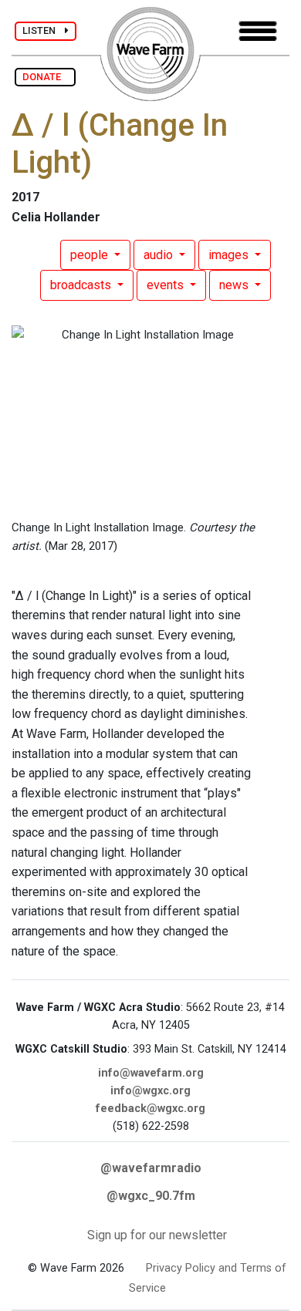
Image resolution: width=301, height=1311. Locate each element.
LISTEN (43, 30)
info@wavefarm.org (151, 1073)
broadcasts (82, 285)
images (230, 255)
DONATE (45, 77)
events (167, 285)
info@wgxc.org (150, 1090)
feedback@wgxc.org (150, 1108)
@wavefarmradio (150, 1168)
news (235, 285)
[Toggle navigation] (257, 31)
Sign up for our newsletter (157, 1235)
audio (160, 255)
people (90, 255)
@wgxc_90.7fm (151, 1195)
